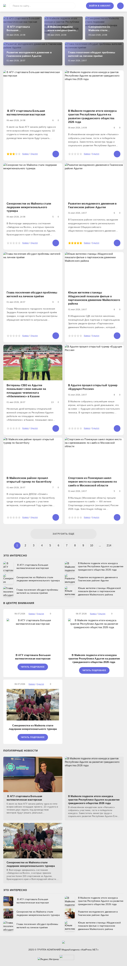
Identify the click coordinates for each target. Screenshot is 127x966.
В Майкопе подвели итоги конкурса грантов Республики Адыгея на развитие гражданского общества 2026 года (94, 658)
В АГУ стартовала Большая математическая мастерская (33, 657)
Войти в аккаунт (99, 6)
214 (109, 545)
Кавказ (25, 154)
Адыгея (34, 154)
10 (91, 545)
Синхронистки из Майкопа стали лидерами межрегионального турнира (33, 727)
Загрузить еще (63, 533)
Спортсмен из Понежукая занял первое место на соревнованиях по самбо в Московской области (92, 482)
